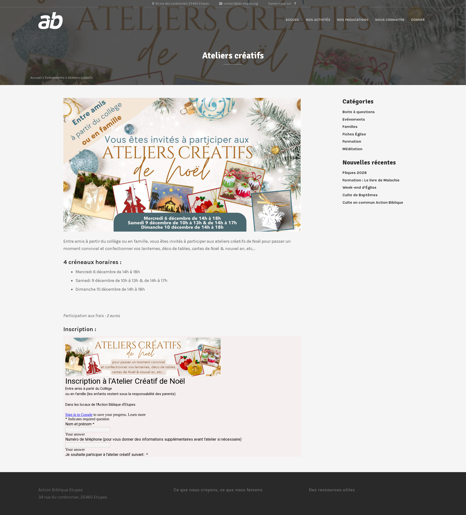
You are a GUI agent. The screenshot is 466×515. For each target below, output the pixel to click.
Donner (418, 20)
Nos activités (318, 20)
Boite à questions (358, 111)
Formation (351, 141)
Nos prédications (352, 20)
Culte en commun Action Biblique (372, 202)
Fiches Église (354, 134)
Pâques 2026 (354, 172)
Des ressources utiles (332, 489)
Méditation (352, 149)
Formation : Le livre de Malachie (370, 180)
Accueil (292, 20)
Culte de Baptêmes (360, 195)
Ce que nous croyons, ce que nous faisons (218, 489)
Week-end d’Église (359, 187)
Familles (350, 126)
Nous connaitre (389, 20)
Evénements (55, 78)
